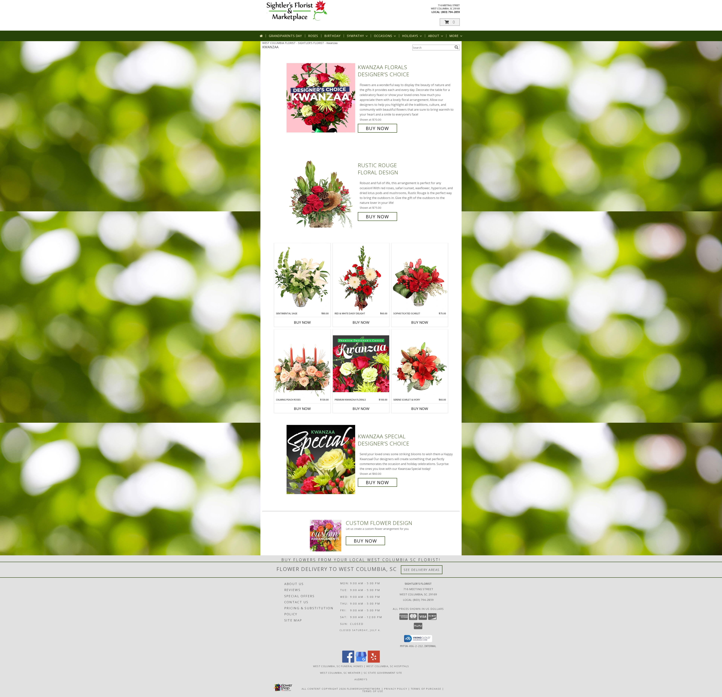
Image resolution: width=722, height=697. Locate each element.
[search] (457, 47)
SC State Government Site (383, 672)
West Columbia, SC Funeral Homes (338, 666)
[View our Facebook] (348, 661)
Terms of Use (372, 691)
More (454, 36)
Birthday (332, 36)
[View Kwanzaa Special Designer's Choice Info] (321, 459)
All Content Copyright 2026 (324, 688)
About (433, 36)
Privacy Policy (395, 688)
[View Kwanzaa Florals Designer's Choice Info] (321, 98)
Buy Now (377, 128)
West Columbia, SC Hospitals (387, 666)
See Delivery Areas (422, 570)
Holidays (410, 36)
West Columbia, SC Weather (340, 672)
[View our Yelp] (374, 661)
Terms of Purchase (426, 688)
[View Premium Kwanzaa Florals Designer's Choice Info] (361, 364)
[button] (450, 22)
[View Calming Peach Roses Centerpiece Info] (302, 364)
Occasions (383, 36)
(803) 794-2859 (450, 12)
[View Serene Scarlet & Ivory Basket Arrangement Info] (419, 364)
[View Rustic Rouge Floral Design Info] (321, 191)
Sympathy (355, 36)
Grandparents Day (285, 36)
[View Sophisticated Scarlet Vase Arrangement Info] (419, 277)
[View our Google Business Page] (361, 661)
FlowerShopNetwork (364, 688)
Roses (313, 36)
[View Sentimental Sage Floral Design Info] (302, 277)
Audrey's (360, 679)
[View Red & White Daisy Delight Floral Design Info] (361, 277)
